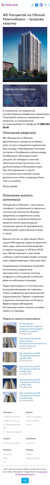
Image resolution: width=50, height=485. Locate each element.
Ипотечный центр (11, 443)
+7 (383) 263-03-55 (11, 416)
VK (4, 462)
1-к (17, 100)
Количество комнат (13, 94)
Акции (29, 424)
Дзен (5, 458)
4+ (41, 100)
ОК (25, 480)
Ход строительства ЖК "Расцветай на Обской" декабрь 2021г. (29, 355)
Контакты (30, 443)
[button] (5, 53)
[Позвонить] (32, 5)
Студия (9, 100)
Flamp (29, 454)
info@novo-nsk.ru (11, 420)
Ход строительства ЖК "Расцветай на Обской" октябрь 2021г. (29, 369)
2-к (25, 100)
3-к (33, 100)
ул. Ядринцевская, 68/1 (12, 426)
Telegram (7, 454)
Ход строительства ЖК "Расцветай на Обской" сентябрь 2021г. (29, 395)
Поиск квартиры (34, 416)
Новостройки (32, 420)
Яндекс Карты (32, 458)
